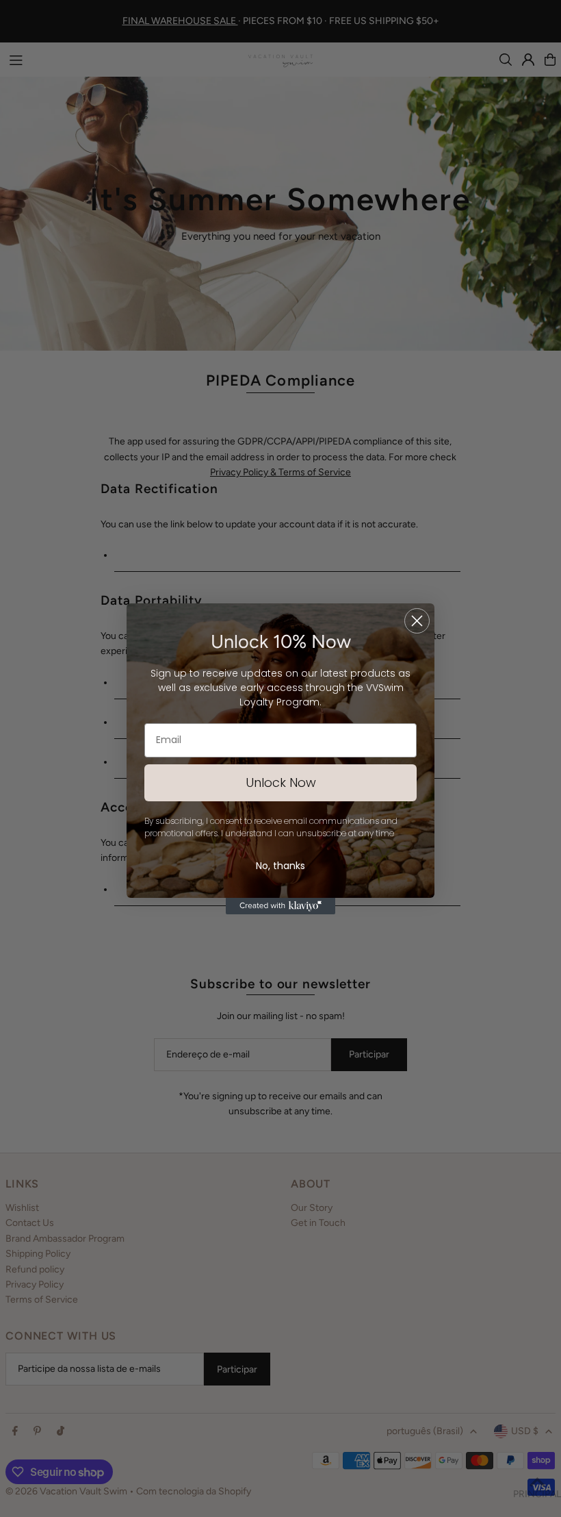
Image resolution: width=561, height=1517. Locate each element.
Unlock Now (281, 782)
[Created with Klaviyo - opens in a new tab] (280, 906)
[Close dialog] (417, 621)
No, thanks (280, 866)
